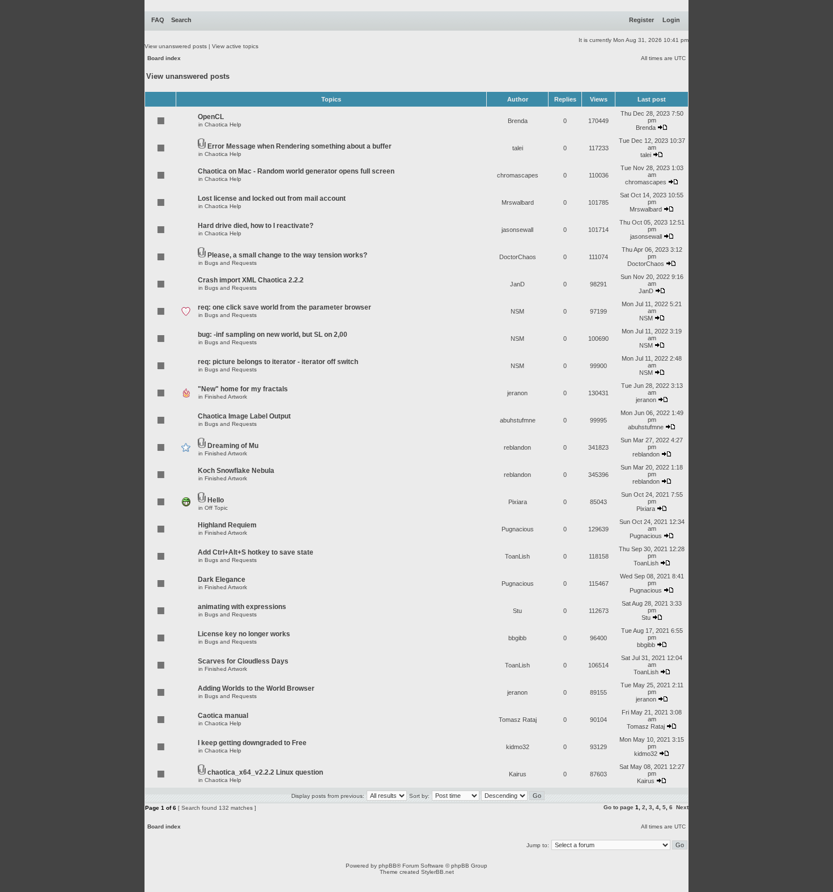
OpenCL (211, 117)
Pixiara (517, 501)
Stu (517, 610)
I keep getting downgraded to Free (252, 743)
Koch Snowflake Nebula (236, 471)
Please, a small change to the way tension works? (287, 255)
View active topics (235, 46)
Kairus (517, 774)
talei (517, 148)
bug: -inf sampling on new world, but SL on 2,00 (272, 335)
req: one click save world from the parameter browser (284, 307)
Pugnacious (518, 529)
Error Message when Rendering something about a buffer (299, 146)
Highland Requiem (227, 525)
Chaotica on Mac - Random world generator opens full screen (296, 171)
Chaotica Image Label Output (244, 416)
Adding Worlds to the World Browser (256, 688)
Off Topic (216, 508)
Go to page (619, 807)
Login (671, 19)
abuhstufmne (518, 420)
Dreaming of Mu (232, 446)
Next (682, 807)
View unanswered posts (175, 46)
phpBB (388, 866)
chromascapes (517, 175)
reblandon (517, 447)
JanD (517, 284)
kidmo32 (517, 746)
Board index (164, 58)
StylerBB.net (437, 872)
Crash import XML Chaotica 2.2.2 (251, 280)
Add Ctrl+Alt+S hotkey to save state (255, 552)
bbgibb (517, 638)
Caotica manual (223, 716)
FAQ (157, 19)
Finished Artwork (226, 397)
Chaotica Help (223, 124)
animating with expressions (242, 607)
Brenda (518, 120)
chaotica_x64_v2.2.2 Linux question (265, 772)
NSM (517, 311)
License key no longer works (244, 634)
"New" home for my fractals (243, 389)
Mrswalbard (518, 202)
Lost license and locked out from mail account (272, 198)
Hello (215, 500)
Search (181, 19)
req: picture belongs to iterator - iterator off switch (278, 362)
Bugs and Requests (231, 263)
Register (641, 19)
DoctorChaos (517, 256)
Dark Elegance (221, 580)
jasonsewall (517, 229)
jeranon (517, 393)
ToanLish (517, 556)
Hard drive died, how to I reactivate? (255, 226)
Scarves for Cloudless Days (243, 661)
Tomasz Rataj (518, 719)
